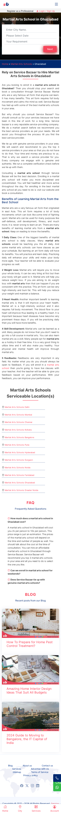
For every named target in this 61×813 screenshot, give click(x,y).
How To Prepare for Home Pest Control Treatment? (30, 644)
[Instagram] (32, 785)
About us (27, 766)
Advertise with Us (40, 769)
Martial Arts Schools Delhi (17, 407)
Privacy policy (30, 775)
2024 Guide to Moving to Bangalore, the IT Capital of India (27, 739)
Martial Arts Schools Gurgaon (19, 460)
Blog (10, 766)
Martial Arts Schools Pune (17, 445)
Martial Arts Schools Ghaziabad (20, 482)
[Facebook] (21, 785)
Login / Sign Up (46, 11)
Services (16, 769)
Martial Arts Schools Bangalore (19, 437)
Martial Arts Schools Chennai (18, 422)
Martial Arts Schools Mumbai (18, 415)
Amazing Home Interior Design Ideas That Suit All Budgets (29, 690)
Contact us (47, 766)
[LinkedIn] (37, 785)
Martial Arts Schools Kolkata (18, 430)
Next (50, 49)
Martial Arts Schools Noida (17, 467)
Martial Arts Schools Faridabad (19, 475)
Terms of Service (39, 772)
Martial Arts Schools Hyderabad (20, 452)
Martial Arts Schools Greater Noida (21, 490)
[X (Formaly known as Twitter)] (27, 785)
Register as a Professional (20, 11)
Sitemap (17, 772)
